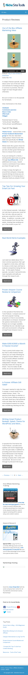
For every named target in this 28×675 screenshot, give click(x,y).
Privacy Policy (8, 668)
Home (2, 668)
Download (5, 75)
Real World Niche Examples (13, 238)
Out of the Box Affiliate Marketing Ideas (12, 29)
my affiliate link (13, 160)
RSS (10, 78)
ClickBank (5, 108)
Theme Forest (7, 132)
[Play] (4, 71)
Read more (7, 229)
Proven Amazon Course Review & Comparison (12, 290)
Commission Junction (9, 110)
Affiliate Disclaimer (18, 668)
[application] (14, 71)
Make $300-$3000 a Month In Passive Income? (13, 344)
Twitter (8, 612)
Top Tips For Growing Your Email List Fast (13, 187)
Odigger (5, 116)
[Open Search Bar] (26, 12)
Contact (3, 669)
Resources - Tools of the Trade (12, 652)
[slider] (23, 71)
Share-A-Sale (6, 112)
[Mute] (19, 71)
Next (20, 475)
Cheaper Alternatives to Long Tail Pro (14, 637)
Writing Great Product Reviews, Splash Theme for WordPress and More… (13, 421)
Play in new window (14, 73)
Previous (5, 475)
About (7, 669)
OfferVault (5, 114)
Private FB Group (11, 607)
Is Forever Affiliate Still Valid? (11, 383)
